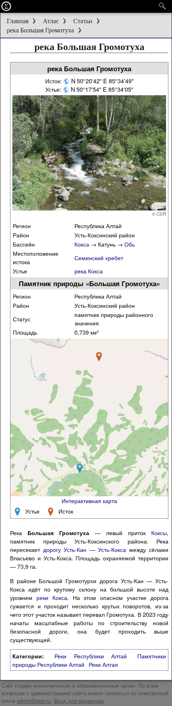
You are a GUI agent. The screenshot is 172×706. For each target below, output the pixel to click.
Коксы (159, 532)
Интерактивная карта (89, 500)
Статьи (82, 21)
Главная (17, 21)
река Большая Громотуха (40, 30)
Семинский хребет (98, 257)
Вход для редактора (79, 700)
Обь (129, 244)
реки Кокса (51, 597)
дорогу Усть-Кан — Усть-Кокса (84, 549)
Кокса (81, 244)
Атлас (51, 21)
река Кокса (88, 271)
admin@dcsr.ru (34, 700)
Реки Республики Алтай (90, 656)
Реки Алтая (103, 664)
